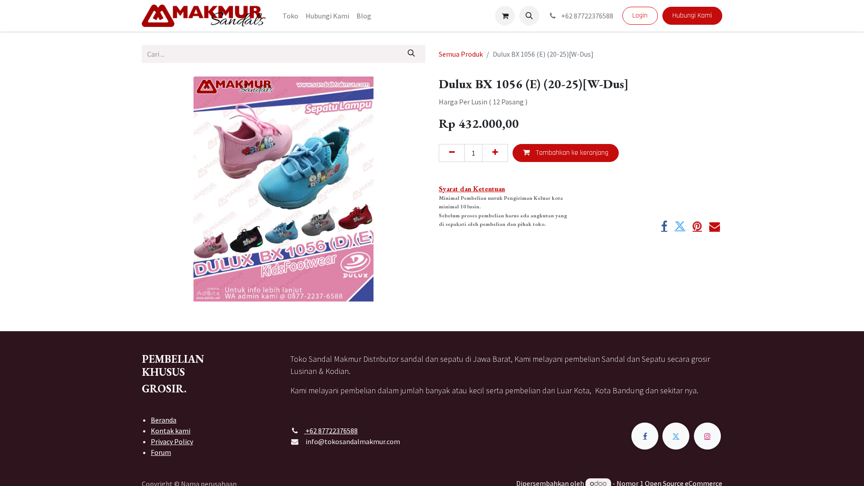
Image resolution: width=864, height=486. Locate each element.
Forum (161, 452)
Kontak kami (170, 430)
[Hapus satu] (452, 153)
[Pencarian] (411, 54)
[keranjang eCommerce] (505, 16)
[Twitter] (680, 225)
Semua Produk (461, 54)
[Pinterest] (697, 225)
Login (640, 15)
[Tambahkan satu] (495, 153)
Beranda (163, 419)
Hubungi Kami (692, 15)
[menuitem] (290, 16)
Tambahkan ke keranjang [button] (571, 153)
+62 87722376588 (586, 15)
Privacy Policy (172, 441)
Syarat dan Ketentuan (472, 189)
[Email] (714, 225)
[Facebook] (664, 225)
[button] (529, 16)
